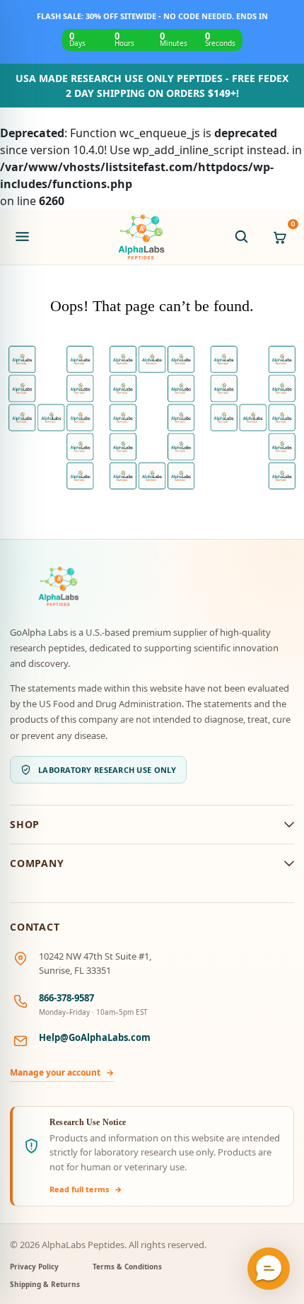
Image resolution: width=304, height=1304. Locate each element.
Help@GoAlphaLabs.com (95, 1037)
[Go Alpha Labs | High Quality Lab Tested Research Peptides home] (141, 237)
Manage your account (62, 1072)
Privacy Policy (34, 1266)
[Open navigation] (22, 237)
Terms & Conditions (127, 1266)
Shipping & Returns (45, 1284)
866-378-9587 (66, 997)
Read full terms (85, 1189)
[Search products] (241, 237)
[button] (268, 1268)
